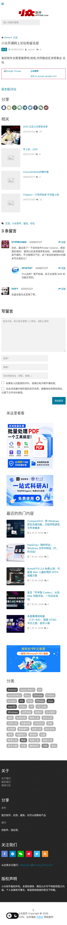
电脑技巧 (21, 734)
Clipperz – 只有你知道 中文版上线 (41, 194)
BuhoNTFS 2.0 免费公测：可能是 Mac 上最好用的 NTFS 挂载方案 (43, 572)
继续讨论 (6, 785)
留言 (25, 223)
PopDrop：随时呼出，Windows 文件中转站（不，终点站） (43, 548)
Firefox (50, 695)
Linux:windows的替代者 (36, 171)
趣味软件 (34, 745)
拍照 (50, 723)
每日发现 (50, 729)
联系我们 (6, 781)
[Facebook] (4, 854)
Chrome (38, 695)
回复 (63, 242)
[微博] (29, 854)
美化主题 (12, 745)
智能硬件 (23, 729)
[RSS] (45, 854)
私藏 (43, 734)
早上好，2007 (30, 149)
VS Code (41, 706)
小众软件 (16, 223)
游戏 (10, 734)
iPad (29, 701)
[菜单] (3, 3)
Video (22, 706)
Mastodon (25, 865)
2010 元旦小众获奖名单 (35, 126)
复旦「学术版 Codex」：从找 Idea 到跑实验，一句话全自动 (43, 596)
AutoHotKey (14, 695)
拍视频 (11, 729)
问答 (45, 745)
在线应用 (21, 717)
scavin (31, 49)
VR (31, 706)
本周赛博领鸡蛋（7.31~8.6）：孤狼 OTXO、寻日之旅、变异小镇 (42, 620)
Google (12, 701)
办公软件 (50, 712)
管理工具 (12, 740)
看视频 (33, 734)
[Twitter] (37, 854)
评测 (23, 745)
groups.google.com (47, 76)
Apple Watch (27, 689)
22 (41, 199)
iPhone (40, 701)
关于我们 (6, 778)
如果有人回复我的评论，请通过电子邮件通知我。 (31, 383)
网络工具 (47, 740)
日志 (4, 49)
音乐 (53, 745)
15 (40, 131)
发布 (3, 807)
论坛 (33, 76)
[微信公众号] (21, 854)
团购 (10, 717)
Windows (13, 712)
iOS (22, 701)
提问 (3, 822)
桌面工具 (36, 729)
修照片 (38, 712)
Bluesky (37, 865)
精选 (23, 740)
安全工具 (47, 717)
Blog (27, 695)
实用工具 (12, 723)
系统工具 (34, 740)
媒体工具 (34, 717)
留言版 (5, 89)
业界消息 (26, 712)
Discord (48, 865)
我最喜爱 (25, 723)
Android (12, 689)
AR (39, 689)
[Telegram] (13, 854)
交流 (7, 223)
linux (50, 701)
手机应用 (39, 723)
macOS (12, 706)
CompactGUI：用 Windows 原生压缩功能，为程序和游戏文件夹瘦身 (43, 524)
